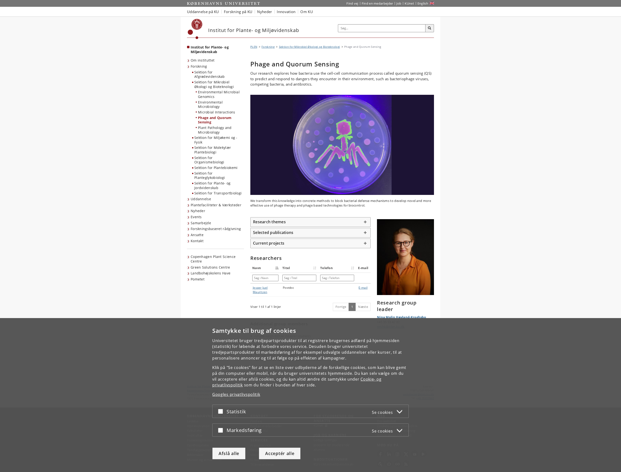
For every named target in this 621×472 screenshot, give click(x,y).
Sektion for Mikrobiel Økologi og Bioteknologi (214, 84)
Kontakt (197, 241)
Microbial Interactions (216, 112)
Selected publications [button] (273, 232)
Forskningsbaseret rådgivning (216, 228)
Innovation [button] (286, 11)
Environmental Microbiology (210, 104)
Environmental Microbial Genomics (219, 94)
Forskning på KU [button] (238, 11)
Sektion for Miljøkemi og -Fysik (215, 139)
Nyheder (198, 210)
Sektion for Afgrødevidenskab (209, 74)
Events (196, 217)
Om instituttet (202, 60)
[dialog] (310, 395)
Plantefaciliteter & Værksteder (216, 205)
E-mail (363, 288)
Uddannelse (201, 199)
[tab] (310, 222)
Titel (286, 268)
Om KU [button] (306, 11)
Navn (256, 268)
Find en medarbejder (377, 3)
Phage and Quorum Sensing (215, 120)
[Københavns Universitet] (195, 29)
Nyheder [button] (264, 11)
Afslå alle (229, 453)
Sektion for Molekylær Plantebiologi (212, 149)
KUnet (409, 3)
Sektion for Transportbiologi (218, 193)
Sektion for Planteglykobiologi (209, 175)
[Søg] (429, 28)
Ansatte (197, 234)
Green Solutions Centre (210, 267)
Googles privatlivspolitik (236, 394)
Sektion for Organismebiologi (209, 160)
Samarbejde (201, 223)
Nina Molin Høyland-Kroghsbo (401, 317)
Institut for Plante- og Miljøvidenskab (210, 49)
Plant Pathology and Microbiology (215, 130)
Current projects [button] (268, 243)
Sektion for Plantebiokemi (216, 167)
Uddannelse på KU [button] (203, 11)
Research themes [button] (269, 221)
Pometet (197, 279)
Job (398, 3)
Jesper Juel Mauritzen (260, 290)
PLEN (253, 46)
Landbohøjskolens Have (210, 273)
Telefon (326, 268)
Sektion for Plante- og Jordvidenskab (212, 185)
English (422, 3)
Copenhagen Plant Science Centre (213, 259)
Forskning (199, 66)
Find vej (352, 3)
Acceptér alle (279, 453)
